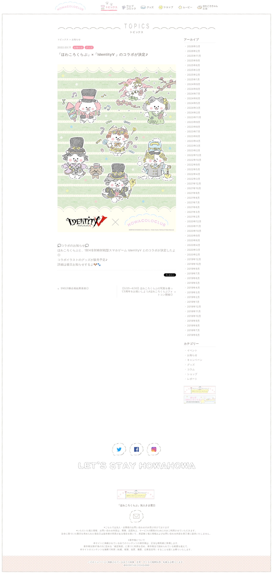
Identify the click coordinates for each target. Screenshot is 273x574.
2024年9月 (193, 84)
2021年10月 (194, 188)
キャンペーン (194, 359)
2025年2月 (193, 74)
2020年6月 (193, 240)
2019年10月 (194, 263)
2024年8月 (193, 88)
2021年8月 (193, 197)
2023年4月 (193, 140)
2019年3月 (193, 292)
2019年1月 (193, 301)
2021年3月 (193, 211)
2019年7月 (193, 273)
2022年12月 (194, 155)
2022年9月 (193, 164)
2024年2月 (193, 112)
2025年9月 (193, 60)
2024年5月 (193, 103)
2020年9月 (193, 235)
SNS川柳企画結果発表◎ (75, 288)
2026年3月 (193, 46)
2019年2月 (193, 297)
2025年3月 (193, 69)
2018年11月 (194, 311)
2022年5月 (193, 169)
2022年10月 (194, 159)
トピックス (63, 39)
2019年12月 (194, 259)
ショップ (192, 374)
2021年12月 (194, 183)
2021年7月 (193, 202)
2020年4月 (193, 245)
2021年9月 (193, 192)
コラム (191, 369)
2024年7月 (193, 93)
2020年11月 (194, 226)
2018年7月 (193, 330)
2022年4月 (193, 174)
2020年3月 (193, 249)
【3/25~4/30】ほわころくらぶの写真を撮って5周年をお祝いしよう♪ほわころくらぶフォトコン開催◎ (147, 291)
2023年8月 (193, 126)
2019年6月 (193, 278)
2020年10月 (194, 230)
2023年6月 (193, 136)
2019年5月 (193, 282)
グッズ (191, 364)
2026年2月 (193, 51)
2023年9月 (193, 122)
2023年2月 (193, 150)
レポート (192, 378)
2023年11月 (194, 117)
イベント (192, 350)
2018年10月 (194, 316)
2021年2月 (193, 216)
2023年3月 (193, 145)
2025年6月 (193, 65)
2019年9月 (193, 268)
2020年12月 (194, 221)
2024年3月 (193, 107)
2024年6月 (193, 98)
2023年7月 (193, 131)
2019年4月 (193, 287)
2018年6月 (193, 334)
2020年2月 (193, 254)
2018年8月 (193, 325)
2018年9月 (193, 320)
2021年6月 (193, 207)
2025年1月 (193, 79)
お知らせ (76, 39)
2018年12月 (194, 306)
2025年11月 (194, 55)
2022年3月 (193, 178)
